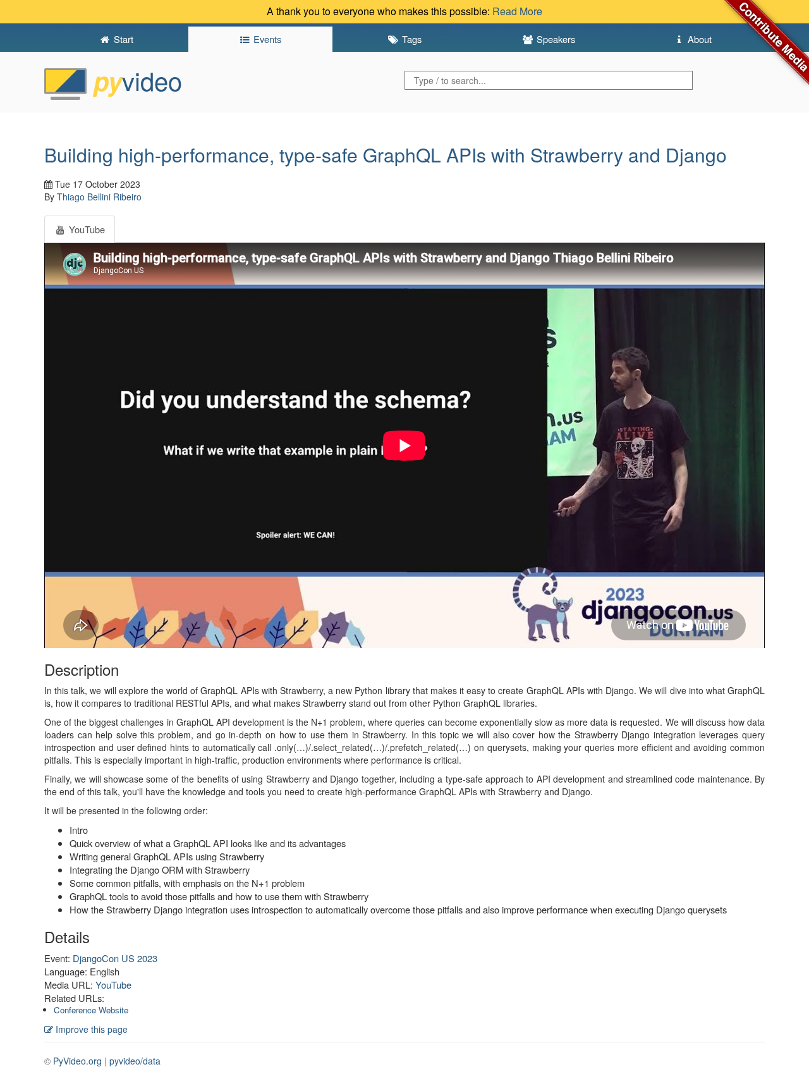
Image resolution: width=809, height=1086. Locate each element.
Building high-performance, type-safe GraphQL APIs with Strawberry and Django (385, 154)
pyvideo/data (135, 1060)
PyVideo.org (77, 1060)
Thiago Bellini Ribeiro (99, 196)
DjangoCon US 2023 (115, 958)
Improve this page (90, 1029)
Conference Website (91, 1010)
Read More (517, 11)
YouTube (113, 984)
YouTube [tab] (85, 229)
